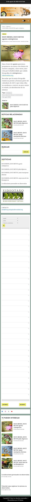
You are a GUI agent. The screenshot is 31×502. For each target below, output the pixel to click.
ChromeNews (11, 500)
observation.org (7, 75)
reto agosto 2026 (6, 97)
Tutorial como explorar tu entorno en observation (14, 487)
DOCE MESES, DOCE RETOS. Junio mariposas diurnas (20, 134)
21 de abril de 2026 (7, 476)
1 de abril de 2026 (7, 489)
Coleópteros (8, 93)
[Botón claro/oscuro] (23, 20)
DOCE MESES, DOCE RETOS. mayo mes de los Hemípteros (20, 462)
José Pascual (6, 41)
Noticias (4, 34)
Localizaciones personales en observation (14, 183)
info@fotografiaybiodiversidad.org (12, 209)
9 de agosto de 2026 (15, 41)
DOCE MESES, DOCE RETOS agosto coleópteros (20, 425)
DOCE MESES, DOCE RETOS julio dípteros (21, 122)
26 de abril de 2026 (19, 466)
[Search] (28, 20)
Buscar (5, 147)
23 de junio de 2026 (19, 125)
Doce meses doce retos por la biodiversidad (12, 95)
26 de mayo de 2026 (19, 138)
